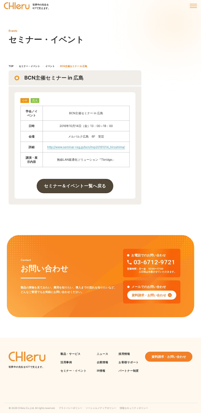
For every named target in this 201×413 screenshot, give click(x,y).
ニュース (102, 353)
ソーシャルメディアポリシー (101, 408)
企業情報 (102, 362)
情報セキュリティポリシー (134, 408)
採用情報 (124, 353)
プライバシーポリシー (70, 408)
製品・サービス (70, 353)
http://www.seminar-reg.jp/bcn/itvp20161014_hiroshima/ (86, 147)
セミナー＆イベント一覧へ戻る (75, 185)
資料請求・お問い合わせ (149, 295)
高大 (35, 100)
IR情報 (101, 370)
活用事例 (66, 362)
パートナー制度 (129, 370)
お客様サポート (129, 362)
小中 (24, 100)
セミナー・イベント (73, 370)
